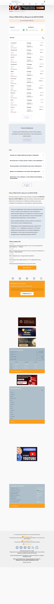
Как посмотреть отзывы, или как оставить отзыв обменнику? (26, 160)
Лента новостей (14, 241)
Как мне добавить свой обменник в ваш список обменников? (26, 166)
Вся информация (14, 505)
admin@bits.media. (27, 556)
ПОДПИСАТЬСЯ (26, 293)
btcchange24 (13, 42)
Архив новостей (27, 562)
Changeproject (14, 64)
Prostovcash (13, 78)
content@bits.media (28, 540)
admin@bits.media (28, 536)
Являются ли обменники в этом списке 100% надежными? (25, 171)
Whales (12, 71)
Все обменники (27, 139)
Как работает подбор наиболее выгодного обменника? (24, 155)
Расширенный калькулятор (17, 371)
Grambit (12, 57)
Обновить (13, 421)
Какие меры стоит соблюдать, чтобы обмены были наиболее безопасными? (26, 177)
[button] (24, 30)
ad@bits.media (28, 544)
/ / (41, 42)
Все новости (27, 267)
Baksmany (13, 92)
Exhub (12, 100)
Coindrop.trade (14, 50)
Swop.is (12, 85)
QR (37, 560)
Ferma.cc (13, 107)
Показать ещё (27, 117)
